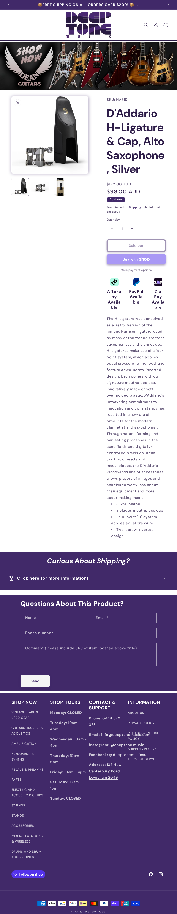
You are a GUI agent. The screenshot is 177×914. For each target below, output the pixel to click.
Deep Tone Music (94, 911)
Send (35, 681)
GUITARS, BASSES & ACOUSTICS (27, 731)
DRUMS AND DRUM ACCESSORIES (26, 854)
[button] (9, 25)
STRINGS (18, 805)
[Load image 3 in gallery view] (60, 187)
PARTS (16, 779)
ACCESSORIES (22, 826)
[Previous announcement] (8, 4)
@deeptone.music (127, 744)
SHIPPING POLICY (142, 749)
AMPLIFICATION (24, 744)
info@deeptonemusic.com (125, 734)
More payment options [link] (136, 270)
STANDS (17, 815)
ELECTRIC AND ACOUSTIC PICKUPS (27, 792)
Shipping (135, 207)
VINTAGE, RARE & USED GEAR (25, 715)
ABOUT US (136, 713)
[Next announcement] (168, 4)
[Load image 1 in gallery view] (20, 187)
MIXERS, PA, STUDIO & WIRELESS (27, 839)
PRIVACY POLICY (141, 723)
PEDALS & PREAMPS (27, 769)
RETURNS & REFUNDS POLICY (145, 736)
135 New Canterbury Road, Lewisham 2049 (105, 771)
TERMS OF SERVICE (143, 759)
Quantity (113, 219)
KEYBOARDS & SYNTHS (22, 757)
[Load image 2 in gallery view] (40, 187)
